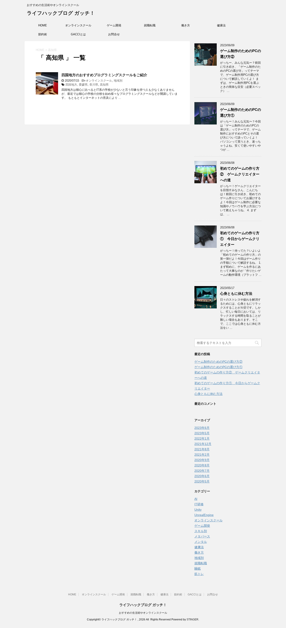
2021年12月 (202, 444)
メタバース (202, 536)
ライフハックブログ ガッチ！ (61, 13)
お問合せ (114, 34)
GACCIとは (78, 34)
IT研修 (199, 504)
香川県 (93, 84)
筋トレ (199, 574)
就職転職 (150, 25)
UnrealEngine (204, 515)
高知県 (104, 84)
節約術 (42, 34)
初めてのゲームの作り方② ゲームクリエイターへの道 (239, 174)
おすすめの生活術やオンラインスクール (143, 612)
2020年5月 (202, 481)
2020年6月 (202, 476)
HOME (42, 25)
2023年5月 (202, 433)
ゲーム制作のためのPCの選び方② (218, 361)
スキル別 (200, 531)
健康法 (221, 25)
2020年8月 (202, 465)
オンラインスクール (78, 25)
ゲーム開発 (114, 25)
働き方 (185, 25)
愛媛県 (83, 84)
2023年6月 (202, 428)
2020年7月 (202, 470)
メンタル (200, 542)
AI (195, 499)
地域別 (118, 80)
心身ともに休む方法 (236, 293)
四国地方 (71, 84)
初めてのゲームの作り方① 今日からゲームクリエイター (239, 239)
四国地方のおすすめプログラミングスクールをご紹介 (104, 75)
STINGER (192, 619)
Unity (198, 509)
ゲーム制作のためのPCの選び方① (218, 367)
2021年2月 (202, 454)
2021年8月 (202, 449)
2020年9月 (202, 460)
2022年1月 (202, 438)
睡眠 (197, 568)
